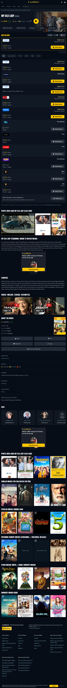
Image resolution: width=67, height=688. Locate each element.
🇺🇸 (62, 35)
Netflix (36, 638)
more (19, 232)
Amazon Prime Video (40, 641)
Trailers (41, 28)
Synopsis (32, 28)
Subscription (11, 56)
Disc (38, 56)
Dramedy (26, 375)
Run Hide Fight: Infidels (8, 660)
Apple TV (36, 643)
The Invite (5, 650)
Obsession (5, 638)
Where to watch (7, 28)
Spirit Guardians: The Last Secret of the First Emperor (9, 671)
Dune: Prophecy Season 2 (25, 660)
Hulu (35, 648)
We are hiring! (7, 628)
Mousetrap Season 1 (24, 668)
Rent (26, 56)
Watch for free (21, 28)
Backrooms (5, 641)
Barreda (4, 676)
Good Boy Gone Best (8, 663)
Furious (20, 638)
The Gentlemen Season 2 (25, 663)
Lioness (20, 643)
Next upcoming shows (23, 657)
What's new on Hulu (56, 652)
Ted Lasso (21, 641)
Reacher (20, 648)
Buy (33, 56)
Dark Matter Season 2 (24, 665)
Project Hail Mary (7, 647)
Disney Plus (37, 645)
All (3, 56)
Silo (19, 645)
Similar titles (51, 28)
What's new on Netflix (56, 638)
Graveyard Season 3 (23, 670)
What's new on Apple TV (57, 645)
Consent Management (34, 628)
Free (20, 56)
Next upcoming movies (8, 657)
